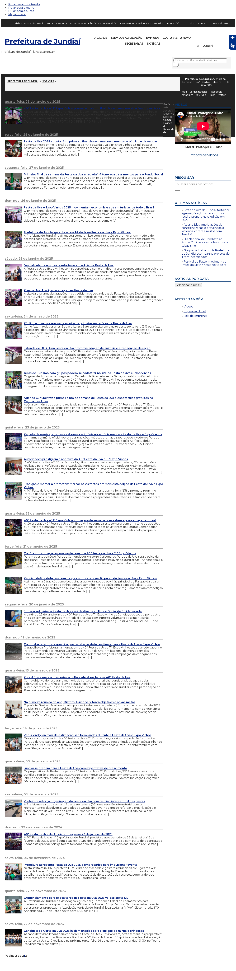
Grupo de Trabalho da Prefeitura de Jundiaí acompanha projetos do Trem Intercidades (206, 254)
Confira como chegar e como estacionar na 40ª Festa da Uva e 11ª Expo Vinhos (80, 553)
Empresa (152, 37)
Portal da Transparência (82, 23)
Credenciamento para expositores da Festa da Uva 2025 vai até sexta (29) (76, 897)
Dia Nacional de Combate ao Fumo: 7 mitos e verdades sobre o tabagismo (205, 242)
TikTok (206, 37)
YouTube (211, 37)
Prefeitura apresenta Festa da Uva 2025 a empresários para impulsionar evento (81, 864)
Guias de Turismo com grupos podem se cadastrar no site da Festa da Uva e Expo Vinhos (87, 373)
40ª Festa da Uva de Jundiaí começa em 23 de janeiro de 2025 (68, 834)
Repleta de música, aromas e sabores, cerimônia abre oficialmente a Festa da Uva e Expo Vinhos (93, 434)
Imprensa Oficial (107, 23)
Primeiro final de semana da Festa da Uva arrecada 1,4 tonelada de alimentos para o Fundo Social (93, 174)
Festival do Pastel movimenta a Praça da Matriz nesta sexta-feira (204, 263)
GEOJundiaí (172, 23)
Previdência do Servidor (149, 23)
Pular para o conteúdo (24, 4)
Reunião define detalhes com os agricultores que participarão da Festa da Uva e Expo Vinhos (90, 578)
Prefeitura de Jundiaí (42, 41)
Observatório (126, 23)
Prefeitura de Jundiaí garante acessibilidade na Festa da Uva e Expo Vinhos (77, 232)
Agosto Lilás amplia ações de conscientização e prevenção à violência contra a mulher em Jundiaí (203, 229)
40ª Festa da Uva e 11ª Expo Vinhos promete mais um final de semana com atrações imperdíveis (92, 108)
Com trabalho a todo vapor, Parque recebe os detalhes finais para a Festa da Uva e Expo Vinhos (92, 644)
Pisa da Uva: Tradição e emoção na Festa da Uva (58, 290)
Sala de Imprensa (195, 316)
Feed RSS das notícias (194, 91)
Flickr (223, 37)
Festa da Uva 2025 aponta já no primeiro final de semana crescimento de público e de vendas (91, 141)
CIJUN (167, 120)
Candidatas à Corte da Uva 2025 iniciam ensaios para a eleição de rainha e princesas (84, 930)
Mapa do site (17, 14)
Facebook (216, 91)
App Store (217, 46)
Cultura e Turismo (177, 37)
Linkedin (217, 37)
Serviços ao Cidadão (126, 37)
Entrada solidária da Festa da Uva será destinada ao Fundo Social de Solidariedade (83, 611)
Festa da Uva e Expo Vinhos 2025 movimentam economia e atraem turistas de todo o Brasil (89, 207)
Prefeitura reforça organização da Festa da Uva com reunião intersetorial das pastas (84, 801)
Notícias (153, 43)
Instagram (200, 37)
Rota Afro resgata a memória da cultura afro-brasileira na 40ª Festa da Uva (77, 677)
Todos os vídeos (204, 155)
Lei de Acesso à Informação (28, 23)
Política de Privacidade (168, 128)
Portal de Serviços (57, 23)
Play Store (223, 46)
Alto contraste (197, 23)
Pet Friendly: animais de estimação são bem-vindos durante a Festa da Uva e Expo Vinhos (87, 735)
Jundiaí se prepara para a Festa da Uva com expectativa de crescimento (75, 768)
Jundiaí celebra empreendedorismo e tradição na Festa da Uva (69, 265)
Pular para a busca (21, 11)
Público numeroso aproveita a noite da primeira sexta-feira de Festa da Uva (78, 323)
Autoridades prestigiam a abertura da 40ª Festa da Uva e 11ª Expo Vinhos (76, 459)
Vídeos (188, 306)
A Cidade (100, 37)
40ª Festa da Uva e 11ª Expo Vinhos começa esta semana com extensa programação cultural (90, 520)
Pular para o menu (21, 7)
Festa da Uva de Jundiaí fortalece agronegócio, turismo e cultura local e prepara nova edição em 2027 (206, 215)
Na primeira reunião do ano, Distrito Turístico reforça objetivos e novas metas (79, 702)
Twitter (221, 94)
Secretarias (134, 43)
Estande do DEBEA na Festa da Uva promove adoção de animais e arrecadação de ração (87, 348)
